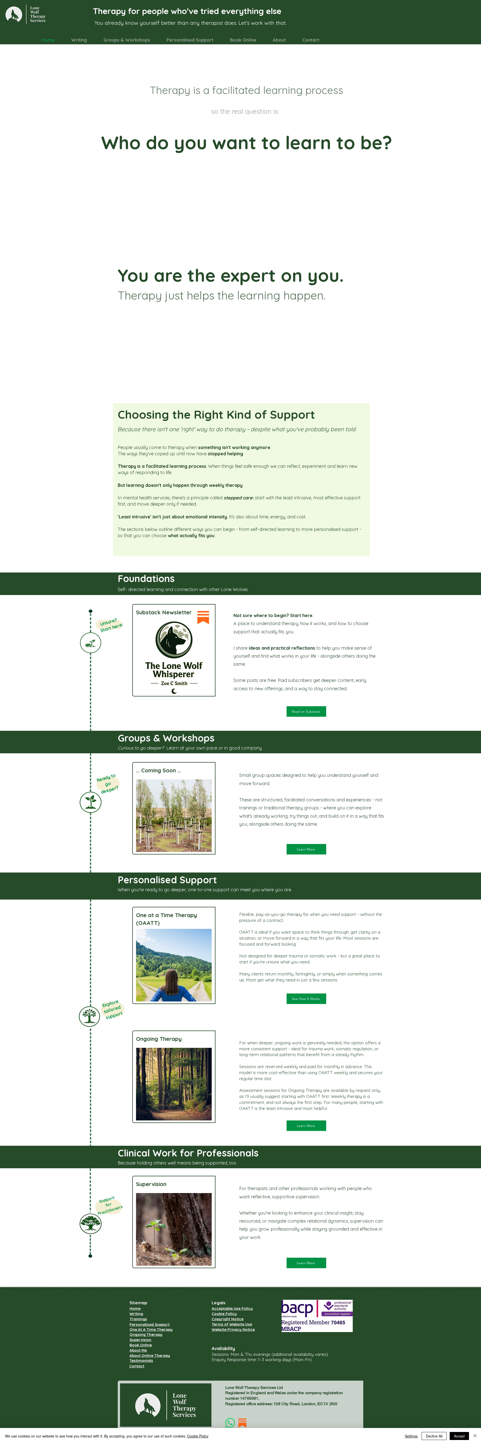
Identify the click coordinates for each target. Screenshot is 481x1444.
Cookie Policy (197, 1435)
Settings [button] (411, 1435)
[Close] (475, 1436)
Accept (459, 1435)
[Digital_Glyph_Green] (230, 1423)
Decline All (434, 1435)
